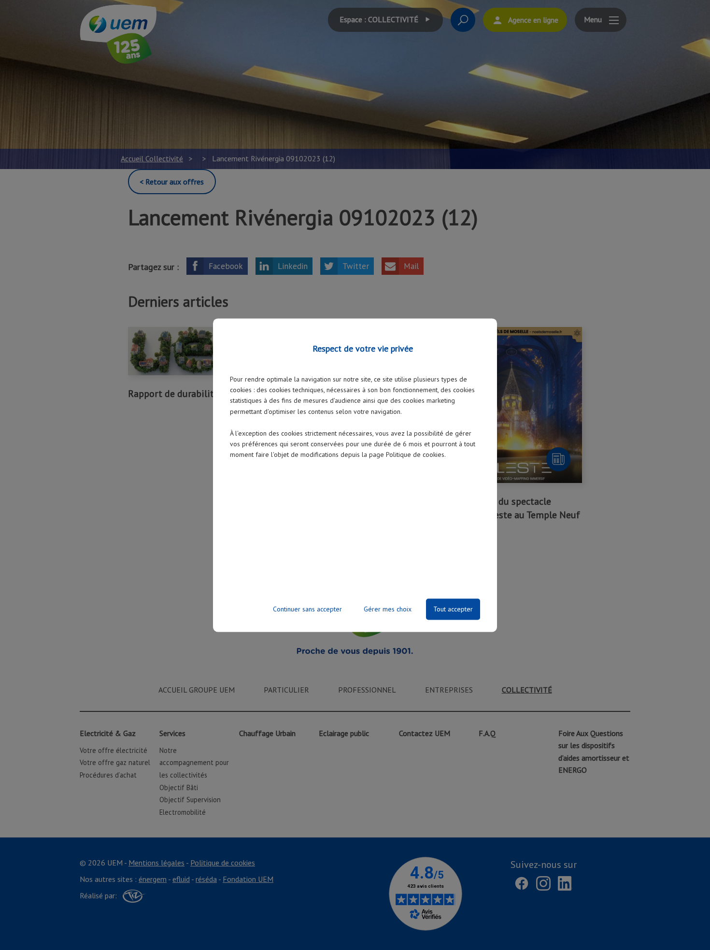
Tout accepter (453, 609)
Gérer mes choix (388, 609)
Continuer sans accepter (307, 609)
